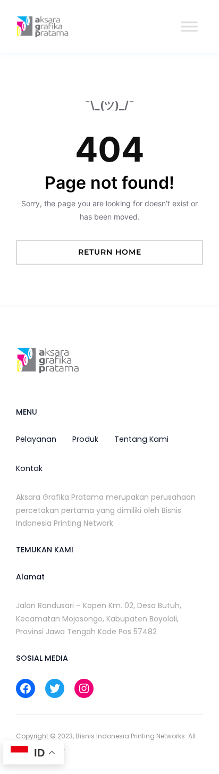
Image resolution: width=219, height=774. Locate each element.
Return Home (109, 252)
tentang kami (141, 439)
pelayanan (36, 439)
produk (85, 439)
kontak (29, 468)
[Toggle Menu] (189, 26)
